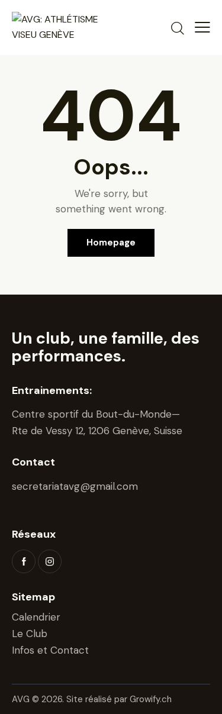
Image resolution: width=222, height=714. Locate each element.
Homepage (111, 242)
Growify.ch (151, 699)
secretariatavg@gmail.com (75, 486)
